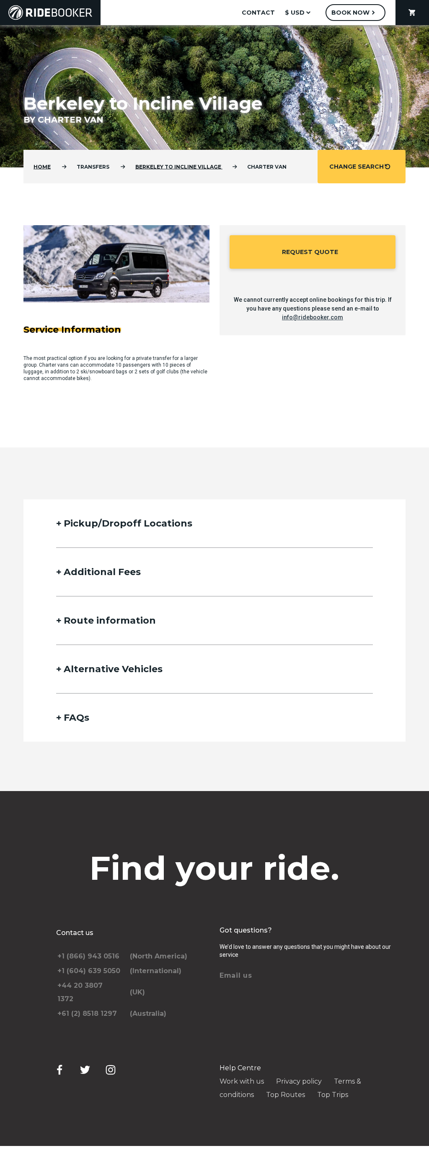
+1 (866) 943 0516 (88, 956)
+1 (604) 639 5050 (88, 971)
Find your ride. (215, 868)
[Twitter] (85, 1069)
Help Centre (240, 1068)
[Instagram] (110, 1069)
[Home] (50, 12)
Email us (236, 975)
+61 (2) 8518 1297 (87, 1013)
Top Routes (285, 1095)
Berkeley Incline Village (178, 167)
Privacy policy (299, 1081)
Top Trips (332, 1095)
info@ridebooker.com (312, 317)
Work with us (242, 1081)
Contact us (74, 933)
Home (42, 167)
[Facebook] (59, 1069)
